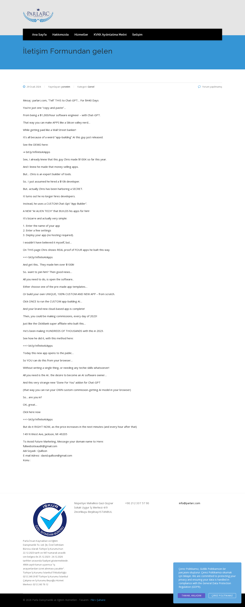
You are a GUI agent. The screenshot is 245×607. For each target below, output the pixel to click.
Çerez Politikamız (222, 595)
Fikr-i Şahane (98, 600)
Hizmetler (81, 34)
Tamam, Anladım (191, 595)
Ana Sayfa (39, 34)
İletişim (137, 34)
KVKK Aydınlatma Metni (110, 34)
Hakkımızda (60, 34)
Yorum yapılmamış (212, 86)
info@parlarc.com (189, 503)
